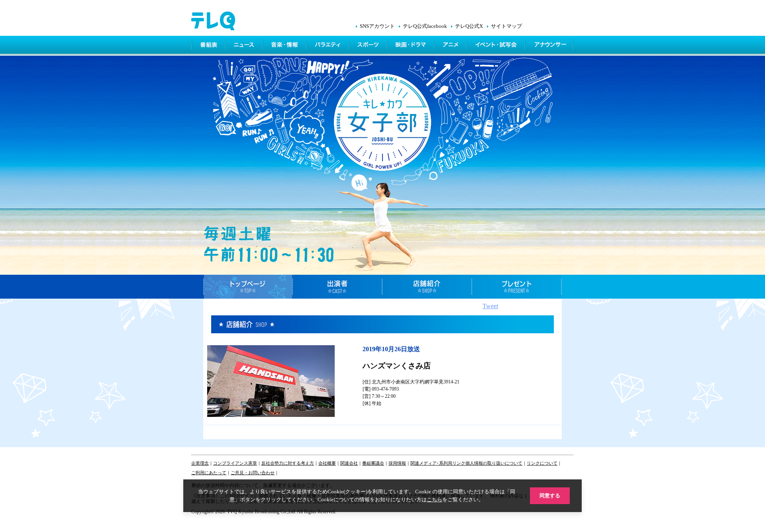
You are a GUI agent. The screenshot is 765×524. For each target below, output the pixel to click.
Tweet (490, 306)
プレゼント (517, 287)
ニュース (244, 46)
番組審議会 (373, 463)
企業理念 (200, 463)
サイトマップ (506, 26)
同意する (549, 496)
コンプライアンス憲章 (235, 463)
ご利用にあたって (208, 472)
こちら (434, 499)
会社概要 (327, 463)
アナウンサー (550, 46)
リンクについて (542, 463)
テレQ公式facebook (425, 26)
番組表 (208, 46)
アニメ (451, 46)
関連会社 (349, 463)
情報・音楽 (285, 46)
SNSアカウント (377, 26)
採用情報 (397, 463)
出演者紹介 (337, 287)
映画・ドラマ (411, 46)
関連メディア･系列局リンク (437, 463)
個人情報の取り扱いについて (493, 463)
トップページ (248, 287)
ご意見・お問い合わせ (253, 472)
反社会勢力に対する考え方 (287, 463)
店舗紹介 (427, 287)
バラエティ (328, 46)
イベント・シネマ (496, 46)
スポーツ (368, 46)
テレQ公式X (469, 26)
